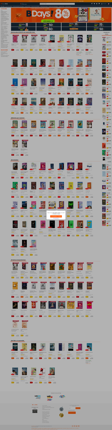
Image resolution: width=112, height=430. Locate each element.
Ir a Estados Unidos (56, 216)
